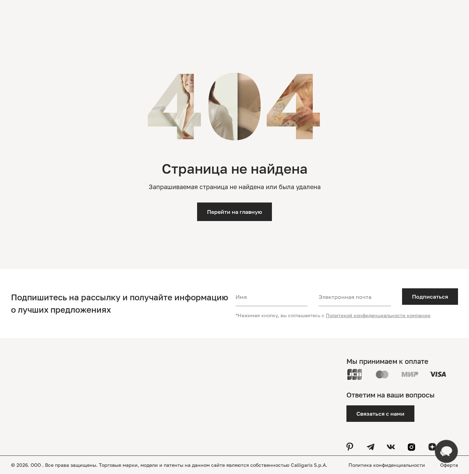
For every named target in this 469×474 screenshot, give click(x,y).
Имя (241, 296)
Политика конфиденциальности (387, 465)
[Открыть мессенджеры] (446, 451)
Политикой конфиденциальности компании (378, 315)
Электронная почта (345, 296)
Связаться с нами (380, 413)
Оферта (449, 465)
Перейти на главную (234, 211)
